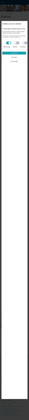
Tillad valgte (14, 57)
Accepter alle (14, 53)
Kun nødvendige (14, 61)
